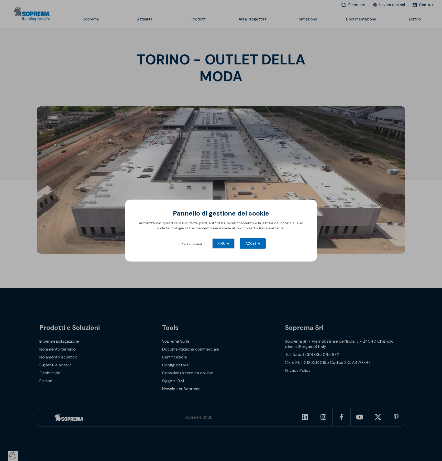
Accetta (253, 243)
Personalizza (192, 243)
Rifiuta (223, 243)
